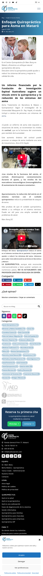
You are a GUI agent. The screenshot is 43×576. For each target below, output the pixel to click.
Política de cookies (10, 573)
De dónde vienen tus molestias (13, 530)
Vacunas (6, 378)
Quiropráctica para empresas (13, 519)
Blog (3, 18)
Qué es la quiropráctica (11, 501)
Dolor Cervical (23, 332)
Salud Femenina (8, 363)
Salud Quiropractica (10, 366)
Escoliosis (6, 344)
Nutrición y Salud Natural (11, 355)
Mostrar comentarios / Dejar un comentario (18, 297)
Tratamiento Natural (31, 374)
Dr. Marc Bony (7, 465)
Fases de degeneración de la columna (16, 507)
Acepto (21, 555)
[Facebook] (3, 2)
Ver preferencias (21, 568)
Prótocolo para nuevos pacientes (14, 533)
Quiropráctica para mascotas (13, 516)
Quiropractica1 (22, 251)
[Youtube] (13, 2)
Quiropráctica (29, 355)
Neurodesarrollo (27, 348)
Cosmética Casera (9, 332)
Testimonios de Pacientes (12, 374)
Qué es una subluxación (11, 504)
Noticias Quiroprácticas (20, 351)
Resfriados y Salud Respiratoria (13, 359)
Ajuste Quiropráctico (10, 325)
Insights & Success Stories (13, 18)
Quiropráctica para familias (12, 513)
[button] (39, 540)
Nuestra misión (8, 474)
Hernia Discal (35, 344)
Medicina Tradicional (10, 348)
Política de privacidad (24, 573)
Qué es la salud (8, 498)
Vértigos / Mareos (18, 378)
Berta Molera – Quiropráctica (13, 468)
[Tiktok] (16, 2)
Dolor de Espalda (31, 336)
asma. (4, 116)
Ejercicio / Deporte (9, 340)
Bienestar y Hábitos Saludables (13, 329)
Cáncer (30, 329)
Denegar (21, 561)
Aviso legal (35, 573)
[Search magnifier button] (38, 306)
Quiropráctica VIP (8, 522)
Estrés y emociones (20, 344)
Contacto (5, 477)
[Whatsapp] (9, 2)
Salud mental (22, 363)
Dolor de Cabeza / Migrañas (12, 336)
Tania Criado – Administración (13, 471)
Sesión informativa (9, 510)
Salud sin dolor (26, 366)
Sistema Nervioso (9, 370)
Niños (5, 351)
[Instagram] (6, 2)
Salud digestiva (33, 359)
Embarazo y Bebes (26, 340)
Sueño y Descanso (24, 370)
